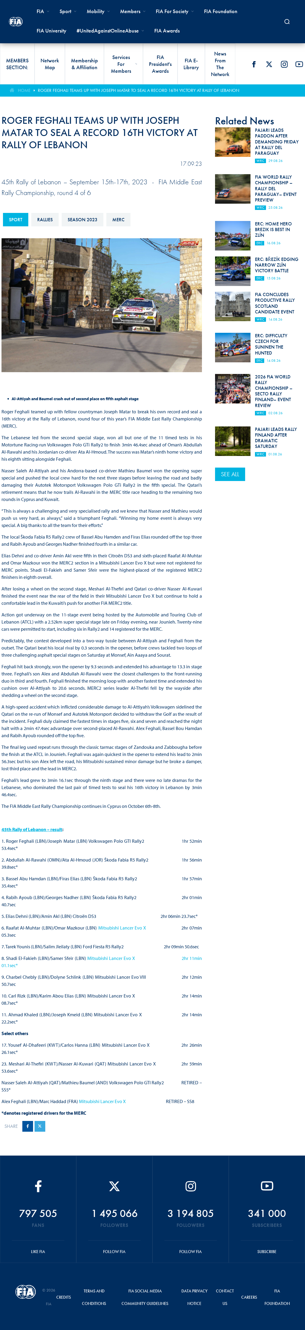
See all (230, 474)
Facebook (253, 64)
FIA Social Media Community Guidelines (145, 1297)
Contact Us (225, 1297)
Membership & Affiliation (84, 64)
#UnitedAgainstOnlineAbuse (108, 30)
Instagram (284, 64)
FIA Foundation (220, 11)
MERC (118, 219)
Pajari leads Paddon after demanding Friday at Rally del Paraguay (277, 141)
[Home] (16, 21)
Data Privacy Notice (194, 1297)
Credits (63, 1297)
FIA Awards (167, 30)
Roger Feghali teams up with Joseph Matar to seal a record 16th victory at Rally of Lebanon (138, 90)
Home (24, 90)
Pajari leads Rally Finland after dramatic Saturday (276, 438)
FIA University (51, 30)
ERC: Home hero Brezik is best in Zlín (273, 229)
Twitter (268, 64)
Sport (15, 219)
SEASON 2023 (82, 219)
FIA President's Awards (160, 64)
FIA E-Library (191, 64)
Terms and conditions (94, 1297)
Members (130, 11)
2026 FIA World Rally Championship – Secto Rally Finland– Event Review (273, 391)
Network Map (50, 64)
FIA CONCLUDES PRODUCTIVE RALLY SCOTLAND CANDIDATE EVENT (275, 303)
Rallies (45, 219)
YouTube (299, 64)
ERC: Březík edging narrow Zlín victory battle (276, 265)
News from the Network (220, 64)
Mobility (96, 11)
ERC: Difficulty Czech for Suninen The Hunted (271, 344)
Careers (249, 1297)
